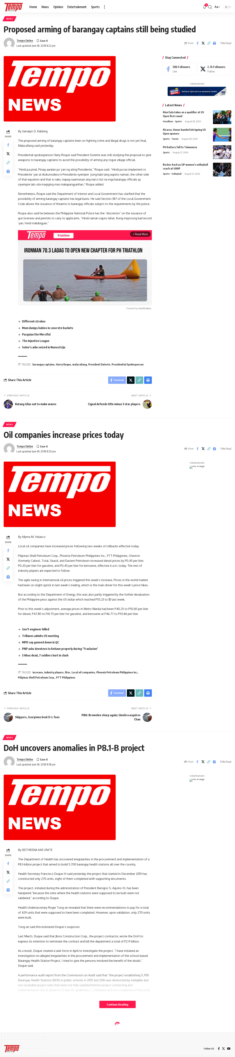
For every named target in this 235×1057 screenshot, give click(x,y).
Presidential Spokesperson (128, 364)
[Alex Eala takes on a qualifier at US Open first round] (222, 117)
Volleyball (176, 173)
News (9, 18)
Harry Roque (63, 364)
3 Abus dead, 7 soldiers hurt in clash (45, 655)
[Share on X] (203, 43)
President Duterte (99, 364)
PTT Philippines (65, 677)
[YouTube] (228, 1048)
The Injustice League (35, 341)
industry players (54, 672)
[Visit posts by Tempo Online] (9, 43)
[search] (210, 7)
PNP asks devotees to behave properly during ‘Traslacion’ (60, 649)
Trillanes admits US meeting (40, 636)
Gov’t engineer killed (35, 629)
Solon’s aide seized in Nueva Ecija (43, 347)
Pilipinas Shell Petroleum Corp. (36, 677)
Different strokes (34, 321)
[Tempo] (14, 7)
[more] (104, 7)
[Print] (214, 43)
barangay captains (43, 364)
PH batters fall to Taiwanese (180, 147)
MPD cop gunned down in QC (40, 642)
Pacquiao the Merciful (36, 334)
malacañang (79, 364)
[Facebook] (180, 69)
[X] (214, 69)
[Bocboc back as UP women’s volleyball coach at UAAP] (222, 169)
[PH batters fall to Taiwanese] (222, 152)
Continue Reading (117, 1004)
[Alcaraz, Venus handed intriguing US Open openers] (222, 135)
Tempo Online (25, 40)
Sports (178, 121)
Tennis (174, 138)
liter (67, 672)
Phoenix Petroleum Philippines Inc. (117, 672)
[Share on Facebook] (197, 43)
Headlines (168, 121)
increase (37, 672)
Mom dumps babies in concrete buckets (47, 328)
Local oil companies (83, 672)
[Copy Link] (208, 43)
